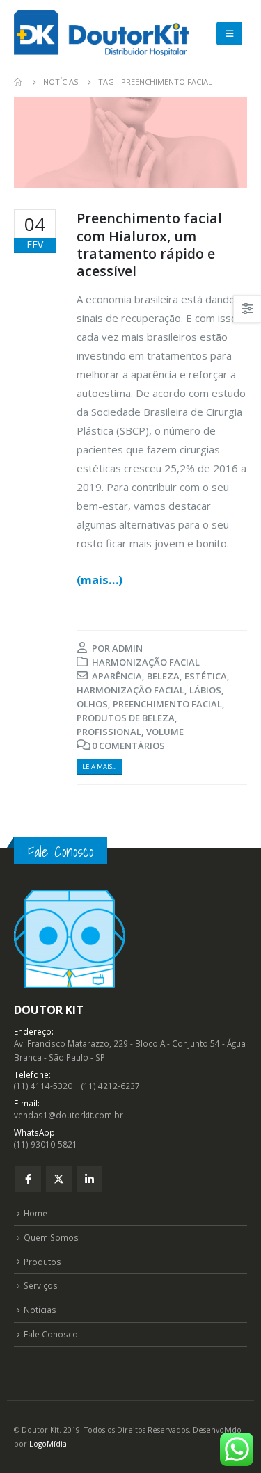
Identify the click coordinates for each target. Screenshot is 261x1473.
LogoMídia (48, 1444)
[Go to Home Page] (19, 82)
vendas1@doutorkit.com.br (68, 1114)
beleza (163, 676)
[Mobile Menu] (229, 33)
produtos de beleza (126, 717)
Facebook (28, 1179)
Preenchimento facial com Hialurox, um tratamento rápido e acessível (149, 244)
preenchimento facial (167, 704)
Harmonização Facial (146, 662)
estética (205, 676)
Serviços (41, 1285)
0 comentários (128, 745)
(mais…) (99, 580)
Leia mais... (99, 766)
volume (165, 731)
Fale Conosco (51, 1333)
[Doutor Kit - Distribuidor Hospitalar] (101, 33)
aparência (117, 676)
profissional (109, 731)
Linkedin (89, 1179)
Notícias (40, 1309)
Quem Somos (51, 1237)
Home (35, 1212)
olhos (92, 704)
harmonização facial (130, 690)
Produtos (42, 1261)
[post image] (130, 142)
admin (127, 648)
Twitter (59, 1179)
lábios (205, 690)
